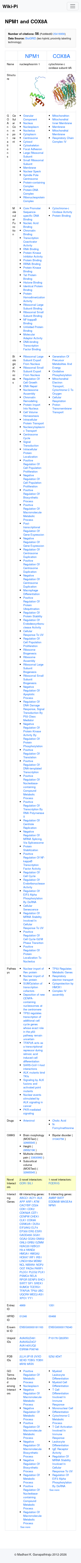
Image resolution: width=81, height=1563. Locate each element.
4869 (22, 1305)
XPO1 (23, 1298)
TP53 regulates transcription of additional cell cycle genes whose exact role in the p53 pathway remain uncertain (33, 1026)
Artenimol (29, 1120)
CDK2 (30, 1209)
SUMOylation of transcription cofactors (32, 987)
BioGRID (30, 38)
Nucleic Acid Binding (30, 225)
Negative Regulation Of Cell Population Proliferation (32, 480)
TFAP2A (25, 1291)
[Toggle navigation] (73, 6)
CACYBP (25, 1205)
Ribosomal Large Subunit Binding (33, 306)
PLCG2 (33, 1272)
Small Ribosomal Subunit (33, 162)
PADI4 (30, 1268)
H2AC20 (24, 1246)
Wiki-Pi (10, 6)
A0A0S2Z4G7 (28, 1342)
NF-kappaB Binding (30, 321)
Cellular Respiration (59, 399)
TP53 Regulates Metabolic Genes (62, 970)
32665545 (29, 1142)
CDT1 (34, 1213)
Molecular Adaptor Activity (33, 336)
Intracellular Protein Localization (30, 453)
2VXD (37, 1356)
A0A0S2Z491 (28, 1338)
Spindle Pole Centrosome (30, 177)
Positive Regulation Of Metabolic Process (31, 1376)
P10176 (53, 1338)
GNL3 (23, 1242)
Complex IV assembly (59, 992)
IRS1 (39, 1257)
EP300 (24, 1231)
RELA (33, 1276)
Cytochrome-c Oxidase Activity (62, 210)
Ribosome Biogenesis (30, 651)
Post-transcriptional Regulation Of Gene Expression (33, 528)
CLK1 (23, 1220)
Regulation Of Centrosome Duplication (31, 553)
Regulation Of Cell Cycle (31, 874)
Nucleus (28, 123)
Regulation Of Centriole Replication (31, 824)
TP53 (34, 1291)
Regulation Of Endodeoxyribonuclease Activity (33, 623)
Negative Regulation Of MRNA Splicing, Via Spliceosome (33, 836)
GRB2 (30, 1242)
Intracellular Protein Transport (33, 421)
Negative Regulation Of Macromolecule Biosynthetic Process (32, 1449)
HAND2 (30, 1250)
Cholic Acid (59, 1120)
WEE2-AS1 (37, 1294)
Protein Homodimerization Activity (34, 297)
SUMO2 (24, 1287)
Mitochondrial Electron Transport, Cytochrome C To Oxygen (62, 386)
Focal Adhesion (32, 149)
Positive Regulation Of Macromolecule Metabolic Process (32, 512)
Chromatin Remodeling (30, 399)
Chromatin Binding (29, 232)
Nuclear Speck (32, 171)
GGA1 (36, 1235)
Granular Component (30, 117)
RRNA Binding (31, 264)
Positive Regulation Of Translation (31, 753)
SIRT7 (23, 1283)
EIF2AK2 (25, 1227)
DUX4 (36, 1224)
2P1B (30, 1356)
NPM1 (32, 55)
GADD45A (26, 1235)
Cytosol (27, 141)
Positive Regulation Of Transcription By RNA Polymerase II (33, 809)
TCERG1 (35, 1287)
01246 (23, 1316)
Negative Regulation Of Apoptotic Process (31, 692)
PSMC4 (24, 1276)
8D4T (58, 1356)
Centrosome (30, 138)
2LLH (23, 1356)
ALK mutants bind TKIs (34, 1074)
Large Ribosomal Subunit (33, 154)
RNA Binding (31, 249)
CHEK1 (34, 1216)
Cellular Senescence (30, 907)
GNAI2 (40, 1239)
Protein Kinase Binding (32, 269)
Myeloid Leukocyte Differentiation (60, 1374)
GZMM (39, 1242)
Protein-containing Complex (34, 184)
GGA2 (23, 1239)
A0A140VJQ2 (28, 1345)
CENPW (24, 1216)
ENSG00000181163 (31, 1327)
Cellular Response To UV (33, 633)
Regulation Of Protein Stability (32, 614)
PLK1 (41, 1272)
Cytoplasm (29, 134)
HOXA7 (24, 1257)
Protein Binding (32, 260)
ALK (39, 1198)
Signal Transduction (31, 443)
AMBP (52, 1198)
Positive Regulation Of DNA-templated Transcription (32, 766)
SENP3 (32, 1279)
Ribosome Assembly (29, 659)
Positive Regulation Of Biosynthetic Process (31, 495)
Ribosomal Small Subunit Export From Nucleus (33, 371)
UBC (40, 1291)
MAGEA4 (66, 1201)
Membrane (29, 167)
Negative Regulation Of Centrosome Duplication (31, 580)
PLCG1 (24, 1272)
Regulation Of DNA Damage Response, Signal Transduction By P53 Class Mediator (33, 711)
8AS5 (30, 1364)
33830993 (36, 1157)
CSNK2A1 (26, 1224)
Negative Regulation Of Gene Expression (33, 542)
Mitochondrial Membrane (60, 132)
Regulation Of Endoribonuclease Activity (34, 883)
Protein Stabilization (30, 848)
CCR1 (23, 1183)
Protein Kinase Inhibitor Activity (33, 254)
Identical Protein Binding (33, 288)
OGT (22, 1268)
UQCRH (24, 1294)
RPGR (23, 1279)
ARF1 (29, 1201)
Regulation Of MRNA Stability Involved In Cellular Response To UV (33, 920)
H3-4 (22, 1250)
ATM (36, 1201)
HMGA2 (34, 1253)
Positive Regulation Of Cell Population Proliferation (32, 465)
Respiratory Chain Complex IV (63, 139)
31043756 (58, 1139)
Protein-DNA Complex (30, 191)
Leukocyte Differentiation (60, 1443)
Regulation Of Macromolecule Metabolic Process (32, 1517)
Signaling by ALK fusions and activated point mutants (33, 1085)
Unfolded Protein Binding (33, 329)
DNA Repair (30, 386)
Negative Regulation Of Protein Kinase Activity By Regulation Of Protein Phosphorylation (33, 735)
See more (25, 1527)
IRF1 (32, 1257)
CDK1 (23, 1209)
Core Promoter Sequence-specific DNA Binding (32, 213)
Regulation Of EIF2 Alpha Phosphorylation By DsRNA (33, 896)
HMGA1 (24, 1253)
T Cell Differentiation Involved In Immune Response (60, 1397)
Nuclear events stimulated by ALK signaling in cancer (33, 1100)
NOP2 (39, 1265)
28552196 (29, 1150)
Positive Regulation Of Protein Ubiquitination (31, 603)
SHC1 (41, 1279)
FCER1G (54, 1183)
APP (22, 1201)
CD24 (35, 1205)
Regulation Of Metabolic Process (31, 1478)
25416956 (59, 33)
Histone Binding (32, 282)
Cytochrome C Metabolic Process (61, 1419)
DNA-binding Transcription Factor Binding (32, 345)
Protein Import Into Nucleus (31, 406)
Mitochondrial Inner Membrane (62, 121)
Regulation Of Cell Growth (31, 380)
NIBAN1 (30, 1265)
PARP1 (38, 1268)
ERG (31, 1231)
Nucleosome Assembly (30, 391)
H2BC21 (35, 1246)
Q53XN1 (64, 1338)
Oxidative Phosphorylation (62, 373)
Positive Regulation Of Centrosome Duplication (31, 566)
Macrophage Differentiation (31, 592)
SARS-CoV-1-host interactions (34, 1067)
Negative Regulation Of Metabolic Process (31, 1413)
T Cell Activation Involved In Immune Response (62, 1432)
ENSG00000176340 (60, 1327)
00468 (52, 1316)
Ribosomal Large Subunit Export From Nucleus (33, 360)
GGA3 (31, 1239)
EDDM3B (54, 1201)
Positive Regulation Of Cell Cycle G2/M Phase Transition (33, 937)
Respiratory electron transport (62, 978)
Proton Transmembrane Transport (62, 408)
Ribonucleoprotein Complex (34, 199)
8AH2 (23, 1364)
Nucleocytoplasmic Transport (34, 429)
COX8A (61, 55)
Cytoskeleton (31, 145)
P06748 (33, 1349)
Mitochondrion (60, 116)
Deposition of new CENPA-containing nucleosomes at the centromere (34, 1002)
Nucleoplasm (31, 127)
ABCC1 (24, 1198)
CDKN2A (25, 1213)
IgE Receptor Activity (60, 1451)
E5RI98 (24, 1349)
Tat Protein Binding (29, 277)
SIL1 (30, 1183)
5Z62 (52, 1356)
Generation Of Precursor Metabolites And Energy (62, 361)
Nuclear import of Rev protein (33, 970)
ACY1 (32, 1198)
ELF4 (34, 1227)
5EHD (23, 1360)
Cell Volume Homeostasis (31, 414)
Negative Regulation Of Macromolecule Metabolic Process (32, 1397)
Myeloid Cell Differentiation (60, 1384)
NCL (22, 1265)
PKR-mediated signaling (32, 1111)
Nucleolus (29, 130)
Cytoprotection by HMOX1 (63, 985)
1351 (51, 1305)
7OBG (31, 1360)
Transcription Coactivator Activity (31, 241)
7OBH (39, 1360)
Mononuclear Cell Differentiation (62, 1410)
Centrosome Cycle (30, 436)
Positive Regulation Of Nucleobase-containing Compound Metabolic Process (31, 787)
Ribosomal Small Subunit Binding (33, 314)
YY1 (30, 1298)
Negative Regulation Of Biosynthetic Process (31, 1465)
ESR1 (38, 1231)
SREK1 (38, 1283)
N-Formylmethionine (63, 1126)
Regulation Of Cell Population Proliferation (32, 642)
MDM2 (38, 1261)
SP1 (30, 1283)
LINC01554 (26, 1261)
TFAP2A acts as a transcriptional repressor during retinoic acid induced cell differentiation (33, 1052)
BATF (60, 1198)
